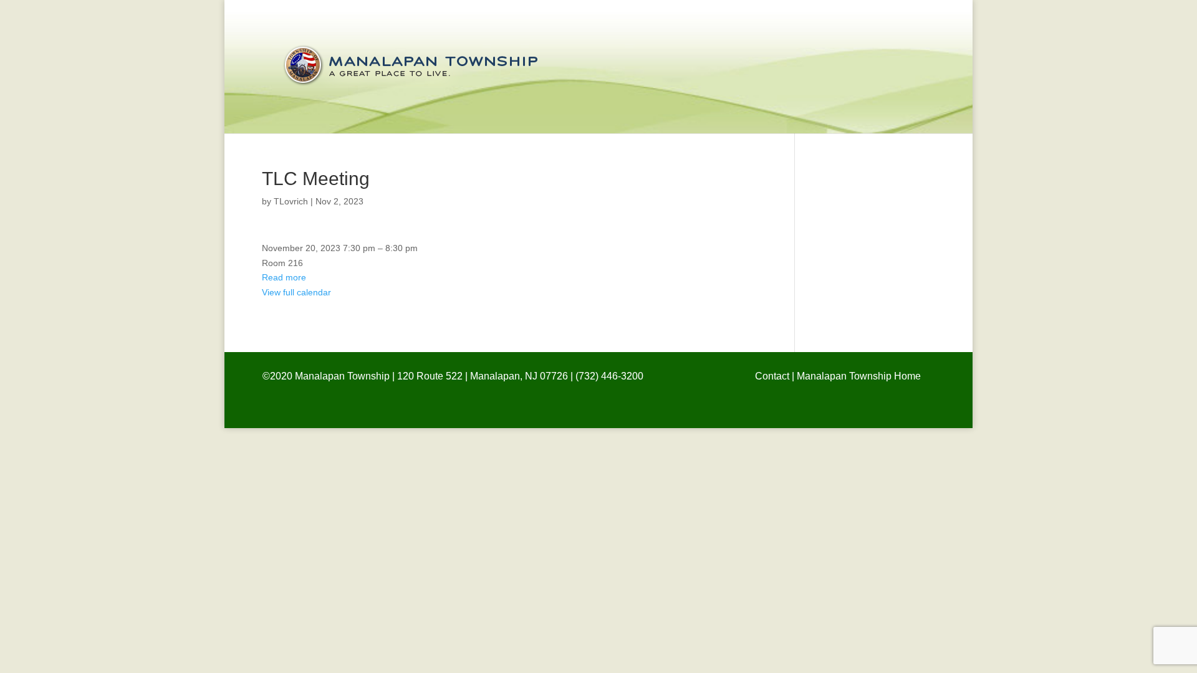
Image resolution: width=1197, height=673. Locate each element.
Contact (772, 376)
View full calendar (296, 292)
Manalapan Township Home (859, 376)
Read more (284, 277)
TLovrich (291, 201)
